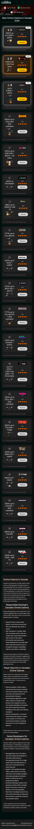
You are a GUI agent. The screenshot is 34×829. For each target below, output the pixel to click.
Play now (22, 42)
